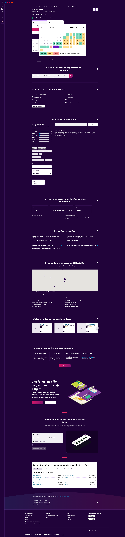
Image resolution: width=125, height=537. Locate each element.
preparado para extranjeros (37, 159)
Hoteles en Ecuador (53, 6)
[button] (2, 2)
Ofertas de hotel (34, 6)
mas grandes (48, 151)
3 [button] (41, 37)
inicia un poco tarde (36, 156)
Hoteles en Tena (68, 480)
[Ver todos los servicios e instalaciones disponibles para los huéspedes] (97, 89)
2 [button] (60, 34)
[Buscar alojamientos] (2, 8)
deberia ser (34, 148)
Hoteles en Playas (37, 479)
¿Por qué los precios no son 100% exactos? (43, 504)
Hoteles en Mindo (68, 484)
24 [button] (41, 46)
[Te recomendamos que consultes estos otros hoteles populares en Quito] (97, 319)
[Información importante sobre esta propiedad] (97, 200)
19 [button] (47, 43)
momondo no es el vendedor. (40, 500)
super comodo (48, 159)
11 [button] (44, 40)
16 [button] (60, 40)
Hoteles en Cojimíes (37, 482)
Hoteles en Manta (68, 479)
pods (40, 154)
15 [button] (57, 40)
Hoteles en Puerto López (38, 484)
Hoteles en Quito (71, 6)
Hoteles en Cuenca (69, 477)
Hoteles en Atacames (69, 475)
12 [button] (47, 40)
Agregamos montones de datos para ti (42, 502)
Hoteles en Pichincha (63, 6)
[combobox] (48, 434)
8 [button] (57, 37)
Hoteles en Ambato (37, 480)
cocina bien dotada (36, 151)
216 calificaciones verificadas (46, 17)
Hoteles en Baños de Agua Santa (40, 477)
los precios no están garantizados (63, 496)
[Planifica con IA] (2, 14)
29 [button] (57, 46)
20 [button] (51, 43)
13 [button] (83, 37)
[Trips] (2, 18)
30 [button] (60, 46)
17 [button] (41, 43)
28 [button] (54, 46)
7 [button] (64, 37)
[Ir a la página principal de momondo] (9, 2)
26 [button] (47, 46)
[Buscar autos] (2, 11)
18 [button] (44, 43)
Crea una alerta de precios (87, 357)
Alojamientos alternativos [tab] (49, 468)
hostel (43, 151)
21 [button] (54, 43)
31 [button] (41, 50)
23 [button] (60, 43)
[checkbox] (38, 182)
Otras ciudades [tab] (37, 468)
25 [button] (44, 46)
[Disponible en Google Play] (91, 516)
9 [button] (60, 37)
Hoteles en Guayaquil (69, 482)
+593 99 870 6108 (36, 16)
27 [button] (51, 46)
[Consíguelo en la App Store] (91, 519)
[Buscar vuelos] (2, 6)
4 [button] (44, 37)
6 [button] (83, 34)
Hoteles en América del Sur (44, 6)
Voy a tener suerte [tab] (61, 468)
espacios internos (42, 148)
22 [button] (57, 43)
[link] (65, 365)
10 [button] (41, 40)
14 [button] (54, 40)
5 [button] (80, 34)
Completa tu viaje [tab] (72, 468)
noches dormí (35, 154)
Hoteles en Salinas (37, 475)
